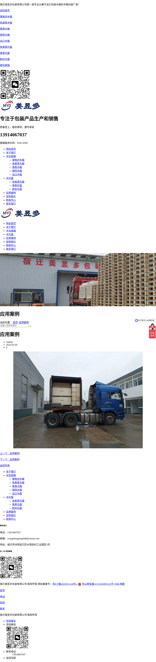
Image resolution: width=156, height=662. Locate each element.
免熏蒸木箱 (18, 163)
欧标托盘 (17, 189)
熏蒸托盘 (17, 185)
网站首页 (11, 149)
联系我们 (11, 249)
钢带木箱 (17, 171)
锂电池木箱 (18, 160)
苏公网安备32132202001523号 (98, 584)
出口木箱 (17, 174)
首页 (15, 322)
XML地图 (119, 584)
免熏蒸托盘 (18, 182)
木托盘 (9, 234)
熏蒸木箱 (17, 167)
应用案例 (11, 238)
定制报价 (11, 241)
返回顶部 (11, 658)
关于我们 (11, 227)
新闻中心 (11, 245)
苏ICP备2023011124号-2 (65, 584)
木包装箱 (11, 230)
